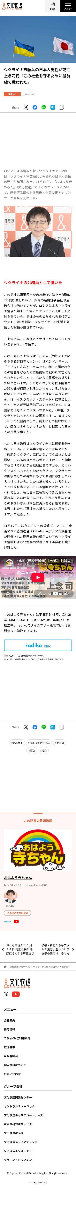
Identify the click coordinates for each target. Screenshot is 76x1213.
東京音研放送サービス (18, 1124)
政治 (32, 750)
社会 (44, 750)
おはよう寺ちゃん (39, 743)
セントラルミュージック (19, 1106)
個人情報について (15, 1065)
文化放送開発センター (18, 1097)
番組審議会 (11, 1056)
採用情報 (9, 1029)
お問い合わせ (12, 1074)
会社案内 (9, 1020)
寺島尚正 (18, 743)
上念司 (60, 743)
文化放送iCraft (13, 1133)
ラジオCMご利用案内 (17, 1038)
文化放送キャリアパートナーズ (23, 1115)
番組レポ (12, 94)
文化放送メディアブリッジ (20, 1142)
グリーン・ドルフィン (18, 1160)
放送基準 (9, 1047)
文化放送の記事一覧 (20, 966)
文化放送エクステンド (18, 1151)
